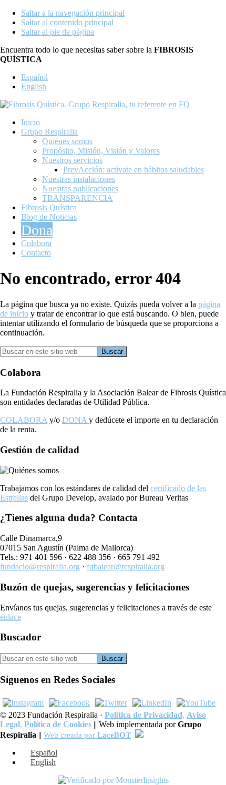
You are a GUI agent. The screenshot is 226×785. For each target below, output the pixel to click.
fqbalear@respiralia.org (126, 566)
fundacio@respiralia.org (40, 566)
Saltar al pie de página (57, 31)
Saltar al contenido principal (67, 22)
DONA (75, 419)
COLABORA (23, 419)
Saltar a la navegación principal (73, 12)
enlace (10, 617)
